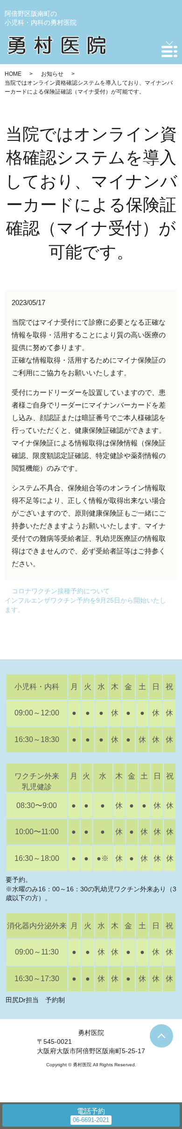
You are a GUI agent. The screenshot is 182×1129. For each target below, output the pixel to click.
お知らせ (52, 74)
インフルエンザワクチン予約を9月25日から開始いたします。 (85, 605)
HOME (13, 74)
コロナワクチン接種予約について (61, 591)
